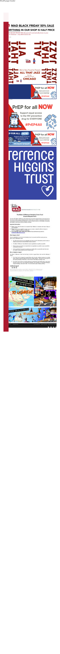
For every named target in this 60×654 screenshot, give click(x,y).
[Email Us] (56, 327)
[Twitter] (51, 327)
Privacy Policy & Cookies (52, 324)
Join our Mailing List (37, 324)
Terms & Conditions (44, 324)
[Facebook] (48, 327)
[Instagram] (53, 327)
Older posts (6, 10)
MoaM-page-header (7, 1)
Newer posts (6, 332)
